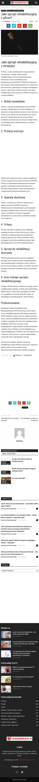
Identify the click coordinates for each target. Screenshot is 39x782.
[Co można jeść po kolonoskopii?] (6, 679)
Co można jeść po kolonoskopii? (23, 677)
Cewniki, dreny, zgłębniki (9, 722)
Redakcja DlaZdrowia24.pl (8, 508)
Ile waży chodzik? (18, 478)
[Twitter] (22, 772)
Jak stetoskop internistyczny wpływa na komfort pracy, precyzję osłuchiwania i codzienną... (24, 653)
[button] (36, 2)
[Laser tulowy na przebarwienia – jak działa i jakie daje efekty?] (6, 634)
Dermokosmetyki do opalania (10, 713)
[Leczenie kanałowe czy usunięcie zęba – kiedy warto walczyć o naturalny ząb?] (6, 644)
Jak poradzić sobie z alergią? (22, 686)
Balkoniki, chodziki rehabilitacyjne (15, 10)
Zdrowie (3, 10)
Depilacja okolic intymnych (9, 725)
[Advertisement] (19, 154)
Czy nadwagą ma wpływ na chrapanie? (29, 419)
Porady (3, 704)
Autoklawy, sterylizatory (8, 719)
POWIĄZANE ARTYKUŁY (9, 451)
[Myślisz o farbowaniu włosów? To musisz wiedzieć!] (6, 669)
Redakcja (7, 21)
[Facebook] (17, 772)
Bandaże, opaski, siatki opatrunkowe (13, 716)
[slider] (7, 355)
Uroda (3, 707)
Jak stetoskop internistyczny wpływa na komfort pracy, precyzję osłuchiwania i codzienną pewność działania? (16, 528)
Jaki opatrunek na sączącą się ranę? (10, 419)
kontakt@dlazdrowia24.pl (27, 760)
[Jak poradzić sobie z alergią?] (6, 689)
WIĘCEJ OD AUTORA (8, 454)
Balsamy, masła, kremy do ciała (11, 710)
